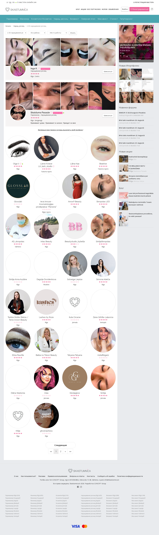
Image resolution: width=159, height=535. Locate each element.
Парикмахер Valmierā (12, 514)
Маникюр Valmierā (37, 514)
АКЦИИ (84, 9)
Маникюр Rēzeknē (36, 511)
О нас (16, 476)
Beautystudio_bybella (75, 241)
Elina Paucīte (18, 355)
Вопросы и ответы (77, 476)
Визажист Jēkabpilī (112, 503)
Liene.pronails (124, 123)
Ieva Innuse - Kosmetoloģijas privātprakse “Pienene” (46, 204)
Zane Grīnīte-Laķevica (103, 317)
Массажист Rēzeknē (138, 511)
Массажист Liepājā (137, 508)
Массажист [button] (103, 19)
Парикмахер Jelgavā (11, 501)
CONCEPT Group (100, 484)
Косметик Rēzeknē (61, 511)
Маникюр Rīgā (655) (37, 495)
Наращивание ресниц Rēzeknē (91, 511)
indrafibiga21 (103, 355)
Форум (105, 9)
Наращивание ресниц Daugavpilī (91, 498)
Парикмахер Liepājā (11, 508)
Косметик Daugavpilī (62, 498)
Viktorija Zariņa (138, 181)
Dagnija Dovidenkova (46, 279)
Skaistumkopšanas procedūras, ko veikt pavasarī (141, 215)
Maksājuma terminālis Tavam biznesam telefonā (140, 203)
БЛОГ (78, 9)
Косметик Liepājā (61, 508)
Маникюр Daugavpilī (37, 498)
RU (10, 2)
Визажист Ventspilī (112, 516)
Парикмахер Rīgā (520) (12, 495)
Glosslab (18, 201)
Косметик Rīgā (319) (62, 495)
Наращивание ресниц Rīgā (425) (91, 495)
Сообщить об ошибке (106, 476)
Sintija (103, 393)
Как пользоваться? (28, 476)
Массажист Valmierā (138, 514)
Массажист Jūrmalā (138, 506)
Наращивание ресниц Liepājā (90, 508)
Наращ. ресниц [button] (61, 19)
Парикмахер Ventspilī (12, 516)
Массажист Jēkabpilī (138, 503)
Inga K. (34, 68)
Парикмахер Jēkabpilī (12, 503)
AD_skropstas (18, 241)
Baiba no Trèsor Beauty (46, 355)
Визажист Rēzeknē (112, 511)
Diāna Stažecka (18, 393)
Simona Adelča (103, 279)
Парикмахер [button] (12, 19)
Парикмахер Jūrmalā (11, 506)
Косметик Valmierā (62, 514)
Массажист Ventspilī (138, 516)
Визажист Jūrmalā (111, 506)
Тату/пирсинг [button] (126, 19)
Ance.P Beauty (74, 201)
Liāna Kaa (74, 164)
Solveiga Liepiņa (74, 279)
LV (7, 2)
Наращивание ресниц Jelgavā (90, 501)
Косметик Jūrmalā (61, 506)
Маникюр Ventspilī (36, 516)
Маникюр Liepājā (36, 508)
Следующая (60, 445)
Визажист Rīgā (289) (112, 495)
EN (13, 2)
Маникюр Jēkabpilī (36, 503)
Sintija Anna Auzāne (18, 279)
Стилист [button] (114, 19)
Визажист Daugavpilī (112, 498)
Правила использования (57, 476)
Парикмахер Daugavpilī (12, 498)
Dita (134, 159)
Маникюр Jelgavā (36, 501)
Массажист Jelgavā (137, 501)
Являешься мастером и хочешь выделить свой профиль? (60, 130)
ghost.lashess (46, 431)
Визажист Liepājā (111, 508)
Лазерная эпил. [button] (88, 19)
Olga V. (16, 164)
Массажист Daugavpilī (138, 498)
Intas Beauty (46, 241)
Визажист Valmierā (112, 514)
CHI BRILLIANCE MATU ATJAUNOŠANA (137, 167)
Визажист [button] (74, 19)
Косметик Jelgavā (61, 501)
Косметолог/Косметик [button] (41, 19)
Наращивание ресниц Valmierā (91, 514)
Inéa (46, 393)
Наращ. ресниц (18, 26)
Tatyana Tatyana (74, 355)
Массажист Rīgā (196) (138, 495)
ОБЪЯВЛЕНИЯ (113, 9)
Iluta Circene (74, 317)
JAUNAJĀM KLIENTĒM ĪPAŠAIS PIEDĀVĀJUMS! (135, 46)
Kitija (18, 431)
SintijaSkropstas (103, 241)
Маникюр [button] (24, 19)
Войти (125, 9)
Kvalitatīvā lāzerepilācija (138, 157)
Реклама (42, 476)
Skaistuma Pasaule (40, 112)
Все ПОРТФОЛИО (94, 9)
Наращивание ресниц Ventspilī (91, 516)
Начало (8, 26)
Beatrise (103, 164)
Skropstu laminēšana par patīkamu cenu (138, 177)
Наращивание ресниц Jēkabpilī (91, 503)
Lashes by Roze (46, 317)
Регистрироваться (140, 9)
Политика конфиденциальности (130, 476)
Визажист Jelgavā (111, 501)
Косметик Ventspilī (61, 516)
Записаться (108, 71)
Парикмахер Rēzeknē (12, 511)
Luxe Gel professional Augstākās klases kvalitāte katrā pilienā (141, 194)
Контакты (91, 476)
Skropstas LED (103, 201)
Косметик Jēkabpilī (61, 503)
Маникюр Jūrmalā (36, 506)
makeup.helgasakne (126, 115)
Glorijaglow (75, 393)
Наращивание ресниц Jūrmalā (90, 506)
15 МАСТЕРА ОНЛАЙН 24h (26, 2)
